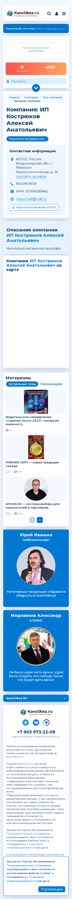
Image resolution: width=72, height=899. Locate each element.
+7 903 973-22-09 (36, 731)
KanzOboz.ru (14, 756)
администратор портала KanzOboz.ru (36, 736)
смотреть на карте (31, 176)
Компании (31, 97)
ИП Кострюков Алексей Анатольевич (35, 238)
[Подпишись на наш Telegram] (25, 721)
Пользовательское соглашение (28, 833)
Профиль (18, 81)
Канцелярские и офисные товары (25, 16)
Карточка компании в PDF (36, 207)
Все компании (52, 97)
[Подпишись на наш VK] (36, 721)
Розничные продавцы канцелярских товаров (28, 138)
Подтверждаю (52, 889)
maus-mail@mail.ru (31, 199)
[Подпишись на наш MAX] (46, 721)
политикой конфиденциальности (24, 845)
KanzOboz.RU (16, 698)
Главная (14, 97)
